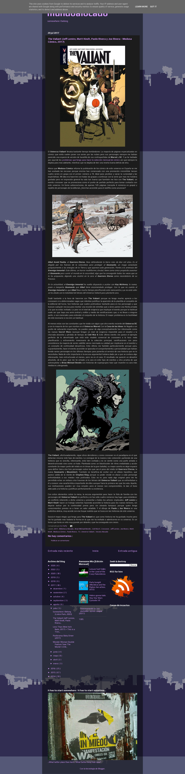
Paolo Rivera (72, 532)
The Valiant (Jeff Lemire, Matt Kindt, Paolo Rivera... (64, 620)
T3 (79, 532)
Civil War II (96, 529)
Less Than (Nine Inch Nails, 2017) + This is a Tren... (64, 629)
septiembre (58, 600)
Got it (153, 6)
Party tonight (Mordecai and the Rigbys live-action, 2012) (97, 586)
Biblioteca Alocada (66, 529)
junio (55, 652)
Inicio (95, 550)
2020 (53, 573)
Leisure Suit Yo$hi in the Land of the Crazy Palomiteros (97, 571)
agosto (56, 604)
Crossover (105, 529)
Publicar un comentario (60, 540)
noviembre (58, 592)
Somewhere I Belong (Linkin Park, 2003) (62, 612)
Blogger (101, 768)
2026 (53, 565)
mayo (56, 655)
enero (56, 663)
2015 (53, 672)
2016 (53, 668)
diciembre (58, 588)
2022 (53, 569)
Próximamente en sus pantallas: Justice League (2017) (90, 611)
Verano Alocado (102, 532)
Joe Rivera (125, 529)
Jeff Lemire (115, 529)
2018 (53, 581)
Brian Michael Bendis (83, 529)
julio (55, 608)
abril (55, 659)
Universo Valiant (88, 532)
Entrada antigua (127, 550)
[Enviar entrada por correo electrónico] (70, 526)
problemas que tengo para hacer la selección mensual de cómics (91, 160)
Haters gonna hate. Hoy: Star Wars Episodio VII (97, 597)
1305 (81, 619)
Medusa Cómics (59, 532)
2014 (53, 676)
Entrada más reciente (60, 550)
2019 (53, 577)
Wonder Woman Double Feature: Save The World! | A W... (63, 644)
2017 (56, 529)
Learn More (141, 6)
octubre (57, 596)
